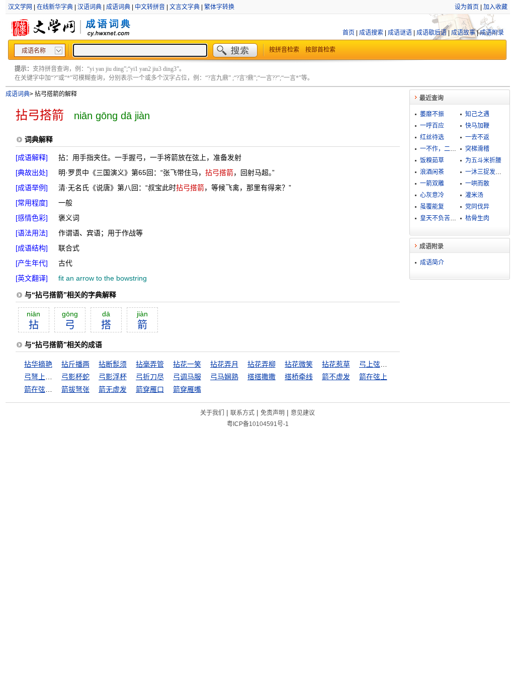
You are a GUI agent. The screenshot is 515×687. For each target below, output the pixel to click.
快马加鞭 (477, 125)
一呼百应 (432, 125)
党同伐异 (477, 206)
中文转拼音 (150, 7)
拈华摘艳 (38, 364)
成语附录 (492, 32)
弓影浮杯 (113, 377)
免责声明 (273, 412)
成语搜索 (371, 32)
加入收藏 (495, 7)
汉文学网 (20, 7)
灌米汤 (474, 195)
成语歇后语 (431, 32)
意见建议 (303, 412)
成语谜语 (400, 32)
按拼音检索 (284, 49)
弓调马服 (187, 377)
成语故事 (463, 32)
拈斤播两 (75, 364)
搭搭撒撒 (261, 377)
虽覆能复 (432, 206)
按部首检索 (320, 49)
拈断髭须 (113, 364)
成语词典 (118, 7)
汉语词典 (89, 7)
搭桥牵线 (299, 377)
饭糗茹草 (432, 160)
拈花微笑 (299, 364)
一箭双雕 (432, 183)
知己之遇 (477, 114)
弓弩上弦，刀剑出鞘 (56, 377)
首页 (348, 32)
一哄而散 (477, 183)
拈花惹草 (336, 364)
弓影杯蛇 (75, 377)
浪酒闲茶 (432, 172)
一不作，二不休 (441, 148)
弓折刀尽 (150, 377)
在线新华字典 (55, 7)
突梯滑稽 (477, 148)
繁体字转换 (219, 7)
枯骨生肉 (477, 218)
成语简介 (432, 262)
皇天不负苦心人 (441, 218)
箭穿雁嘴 (187, 389)
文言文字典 (184, 7)
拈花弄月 (224, 364)
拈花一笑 (187, 364)
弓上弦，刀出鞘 (383, 364)
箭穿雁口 (150, 389)
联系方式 (242, 412)
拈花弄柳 (261, 364)
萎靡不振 (432, 114)
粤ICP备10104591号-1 (258, 423)
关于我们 (212, 412)
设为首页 (467, 7)
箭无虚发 (113, 389)
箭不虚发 (336, 377)
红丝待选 (432, 137)
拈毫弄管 (150, 364)
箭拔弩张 (75, 389)
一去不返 (477, 137)
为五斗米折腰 (483, 160)
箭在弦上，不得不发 (56, 389)
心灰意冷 (432, 195)
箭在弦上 (373, 377)
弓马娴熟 (224, 377)
